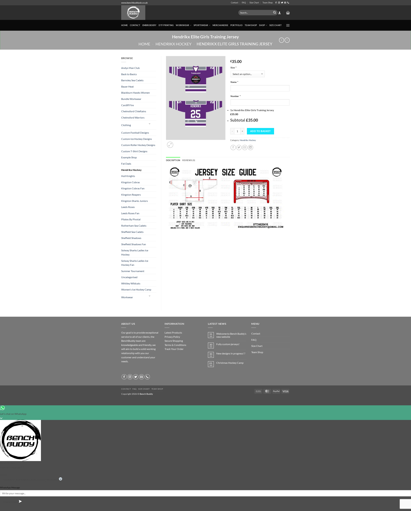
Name (234, 82)
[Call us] (288, 3)
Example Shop (129, 157)
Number (235, 96)
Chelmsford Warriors (132, 117)
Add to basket (260, 131)
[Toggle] (150, 124)
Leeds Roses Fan (130, 213)
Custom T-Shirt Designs (134, 151)
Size (233, 67)
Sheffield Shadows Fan (133, 244)
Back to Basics (129, 74)
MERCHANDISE (220, 25)
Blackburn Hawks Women (135, 92)
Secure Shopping (174, 340)
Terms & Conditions (175, 344)
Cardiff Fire (127, 105)
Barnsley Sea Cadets (132, 80)
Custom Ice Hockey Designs (136, 138)
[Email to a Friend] (244, 147)
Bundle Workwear (131, 98)
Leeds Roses (128, 206)
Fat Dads (126, 163)
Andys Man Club (130, 67)
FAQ (244, 2)
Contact (234, 2)
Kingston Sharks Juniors (134, 200)
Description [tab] (173, 160)
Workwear (127, 297)
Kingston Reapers (131, 194)
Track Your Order (174, 348)
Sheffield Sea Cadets (132, 231)
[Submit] (274, 12)
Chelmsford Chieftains (133, 111)
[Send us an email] (285, 3)
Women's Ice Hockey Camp (136, 289)
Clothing (126, 125)
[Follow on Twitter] (282, 3)
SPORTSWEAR (201, 25)
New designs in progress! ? (230, 353)
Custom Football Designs (135, 132)
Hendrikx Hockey (174, 44)
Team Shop (267, 2)
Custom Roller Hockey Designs (138, 144)
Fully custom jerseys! (227, 344)
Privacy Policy (172, 336)
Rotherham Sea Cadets (133, 225)
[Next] (178, 143)
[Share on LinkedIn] (250, 147)
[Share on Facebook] (233, 147)
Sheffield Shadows (131, 237)
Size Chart (254, 2)
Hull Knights (128, 175)
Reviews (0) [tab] (188, 160)
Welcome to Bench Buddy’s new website (231, 335)
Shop (262, 25)
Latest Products (173, 332)
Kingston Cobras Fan (132, 188)
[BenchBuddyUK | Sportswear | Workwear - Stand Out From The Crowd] (177, 12)
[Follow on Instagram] (279, 3)
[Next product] (281, 40)
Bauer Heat (127, 86)
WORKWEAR (182, 25)
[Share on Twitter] (239, 147)
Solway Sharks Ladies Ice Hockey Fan (134, 262)
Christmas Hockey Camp (230, 362)
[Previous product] (287, 40)
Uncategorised (129, 277)
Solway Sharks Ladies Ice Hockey (134, 252)
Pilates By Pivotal (130, 219)
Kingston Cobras (130, 182)
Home (124, 25)
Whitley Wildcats (130, 283)
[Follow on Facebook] (276, 3)
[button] (279, 12)
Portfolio (236, 25)
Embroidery (149, 25)
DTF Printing (166, 25)
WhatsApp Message (10, 487)
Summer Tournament (132, 271)
